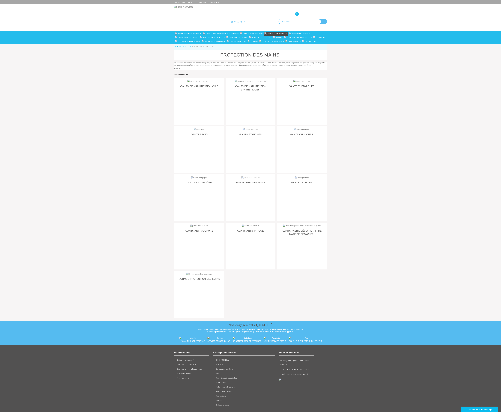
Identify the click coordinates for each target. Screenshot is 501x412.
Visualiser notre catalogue (199, 26)
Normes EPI (221, 382)
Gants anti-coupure (199, 230)
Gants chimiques (301, 134)
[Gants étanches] (250, 129)
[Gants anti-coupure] (199, 226)
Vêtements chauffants (225, 391)
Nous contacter (183, 378)
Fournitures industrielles (226, 378)
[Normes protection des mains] (199, 274)
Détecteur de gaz (223, 405)
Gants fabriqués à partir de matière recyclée (302, 232)
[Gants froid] (199, 129)
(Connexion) (302, 8)
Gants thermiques (301, 86)
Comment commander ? (208, 2)
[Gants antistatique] (250, 226)
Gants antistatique (250, 230)
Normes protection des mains (199, 278)
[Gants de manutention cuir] (199, 81)
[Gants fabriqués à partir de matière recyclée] (302, 226)
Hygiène (219, 364)
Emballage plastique (225, 369)
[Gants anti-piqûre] (199, 177)
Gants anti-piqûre (199, 182)
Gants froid (199, 134)
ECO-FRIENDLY (222, 360)
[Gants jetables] (302, 177)
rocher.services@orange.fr (298, 374)
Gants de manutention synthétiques (250, 87)
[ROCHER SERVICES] (198, 14)
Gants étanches (250, 134)
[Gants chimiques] (302, 129)
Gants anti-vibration (250, 182)
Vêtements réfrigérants (225, 387)
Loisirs (219, 400)
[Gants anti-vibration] (250, 177)
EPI (217, 373)
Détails (177, 68)
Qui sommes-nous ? (183, 2)
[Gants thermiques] (302, 81)
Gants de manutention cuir (199, 86)
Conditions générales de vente (189, 369)
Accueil (179, 47)
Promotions (221, 396)
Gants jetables (301, 182)
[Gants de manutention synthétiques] (250, 81)
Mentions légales (184, 373)
